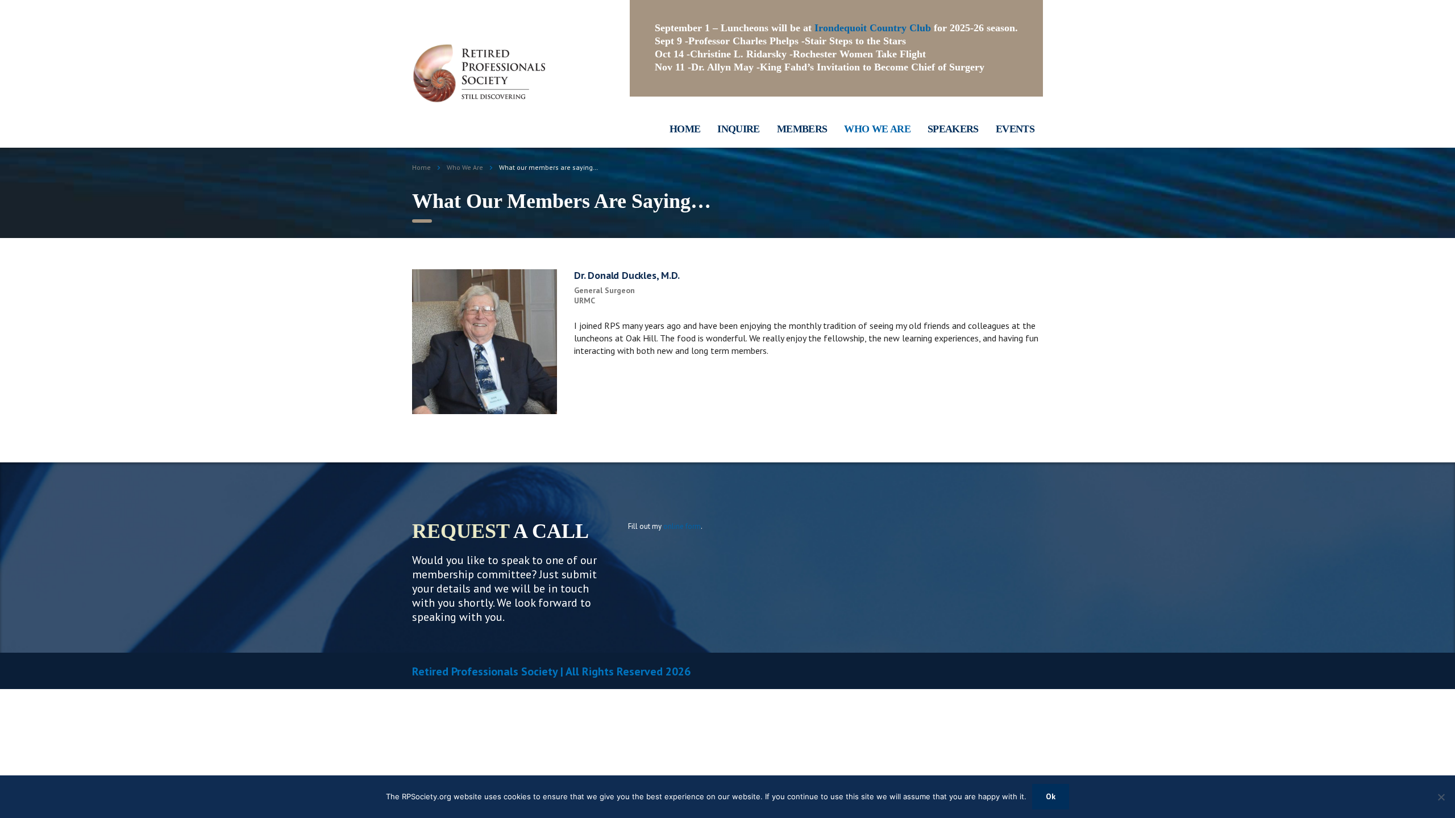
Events (1015, 129)
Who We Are (877, 129)
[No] (1440, 797)
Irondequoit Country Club (872, 28)
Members (802, 129)
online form (682, 526)
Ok (1050, 796)
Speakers (953, 129)
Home (685, 129)
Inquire (738, 129)
